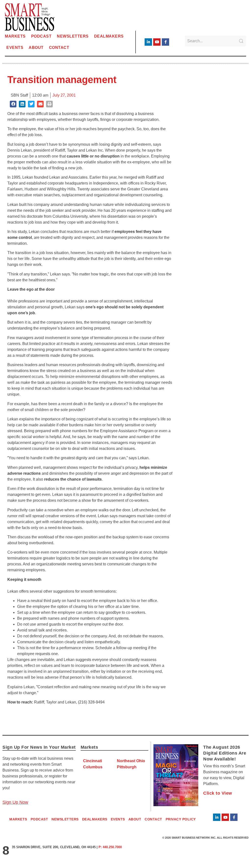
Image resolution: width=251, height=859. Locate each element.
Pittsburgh (127, 767)
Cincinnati (92, 761)
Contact (59, 47)
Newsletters (73, 36)
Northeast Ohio (131, 761)
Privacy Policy (181, 819)
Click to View (217, 793)
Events (14, 47)
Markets (15, 36)
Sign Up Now (15, 802)
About (36, 47)
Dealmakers (109, 36)
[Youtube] (157, 42)
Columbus (92, 767)
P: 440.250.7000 (110, 847)
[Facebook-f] (165, 42)
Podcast (41, 36)
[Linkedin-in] (148, 42)
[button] (13, 104)
